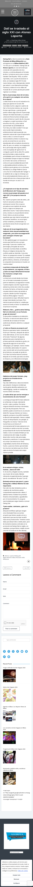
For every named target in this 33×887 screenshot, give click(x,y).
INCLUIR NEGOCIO (16, 4)
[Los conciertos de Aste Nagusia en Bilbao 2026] (10, 737)
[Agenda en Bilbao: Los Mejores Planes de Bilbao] (10, 716)
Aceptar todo (16, 875)
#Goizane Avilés (20, 557)
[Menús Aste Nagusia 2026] (10, 695)
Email (4, 589)
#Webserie (6, 559)
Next (25, 568)
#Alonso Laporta (9, 556)
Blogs (13, 40)
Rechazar (16, 879)
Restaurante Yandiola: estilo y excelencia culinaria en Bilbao (14, 769)
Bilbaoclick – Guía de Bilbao (13, 1)
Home (8, 40)
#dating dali (17, 556)
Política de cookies (23, 871)
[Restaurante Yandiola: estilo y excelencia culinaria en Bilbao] (10, 778)
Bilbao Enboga (21, 40)
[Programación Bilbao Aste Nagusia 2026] (10, 757)
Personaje (25, 45)
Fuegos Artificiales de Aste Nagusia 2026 (14, 667)
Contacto (24, 1)
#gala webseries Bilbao (9, 557)
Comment (6, 603)
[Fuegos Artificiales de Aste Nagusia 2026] (10, 675)
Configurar (16, 883)
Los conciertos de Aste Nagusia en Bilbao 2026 (14, 728)
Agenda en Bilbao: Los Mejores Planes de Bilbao (14, 707)
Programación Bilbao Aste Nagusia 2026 (14, 749)
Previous (8, 568)
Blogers (16, 40)
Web (4, 596)
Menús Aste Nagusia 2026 (10, 687)
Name (5, 582)
